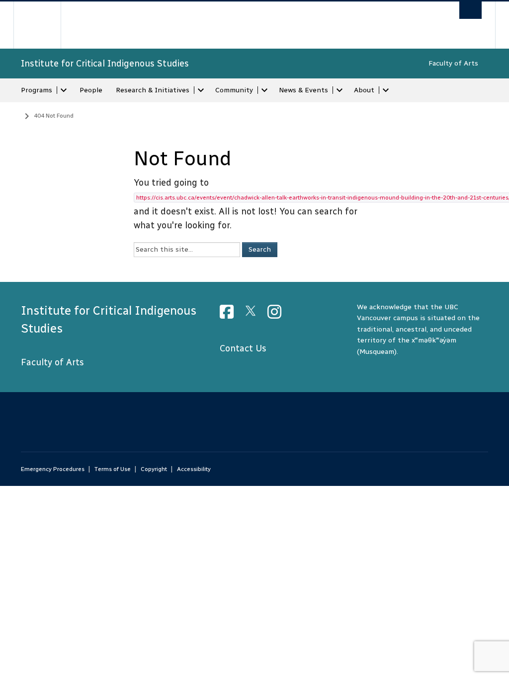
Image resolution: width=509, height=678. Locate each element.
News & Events (303, 90)
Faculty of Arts (453, 63)
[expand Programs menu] (63, 90)
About (364, 90)
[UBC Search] (470, 10)
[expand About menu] (385, 90)
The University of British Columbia (44, 25)
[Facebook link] (230, 314)
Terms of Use (112, 469)
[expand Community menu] (264, 90)
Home (13, 115)
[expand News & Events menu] (339, 90)
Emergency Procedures (53, 469)
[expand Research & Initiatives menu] (200, 90)
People (91, 90)
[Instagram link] (278, 314)
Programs (36, 90)
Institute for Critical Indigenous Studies (105, 63)
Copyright (154, 469)
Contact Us (243, 348)
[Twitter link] (254, 314)
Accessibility (194, 469)
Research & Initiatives (152, 90)
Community (234, 90)
